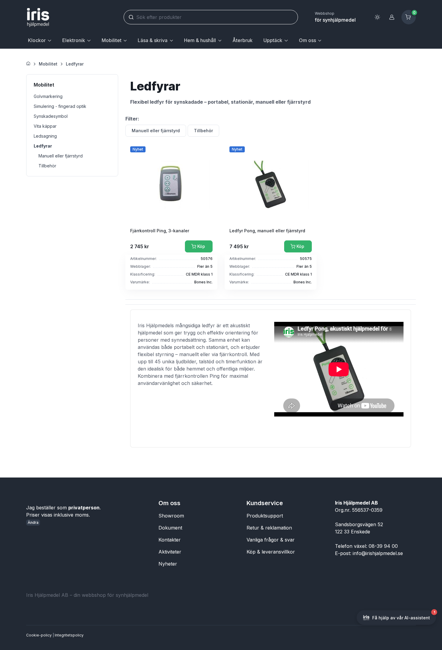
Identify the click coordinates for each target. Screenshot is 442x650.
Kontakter (169, 540)
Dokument (170, 528)
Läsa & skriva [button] (152, 40)
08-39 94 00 (383, 546)
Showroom (171, 516)
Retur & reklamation (269, 528)
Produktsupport (265, 516)
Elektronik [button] (73, 40)
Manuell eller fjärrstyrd (156, 130)
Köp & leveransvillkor (271, 552)
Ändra (33, 522)
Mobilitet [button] (111, 40)
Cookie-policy (39, 635)
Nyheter (167, 564)
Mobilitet (48, 63)
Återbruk (242, 40)
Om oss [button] (307, 40)
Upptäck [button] (272, 40)
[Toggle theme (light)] (377, 17)
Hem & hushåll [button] (200, 40)
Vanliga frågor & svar (271, 540)
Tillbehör (203, 130)
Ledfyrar (75, 63)
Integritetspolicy (69, 635)
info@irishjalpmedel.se (378, 553)
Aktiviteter (169, 552)
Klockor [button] (37, 40)
